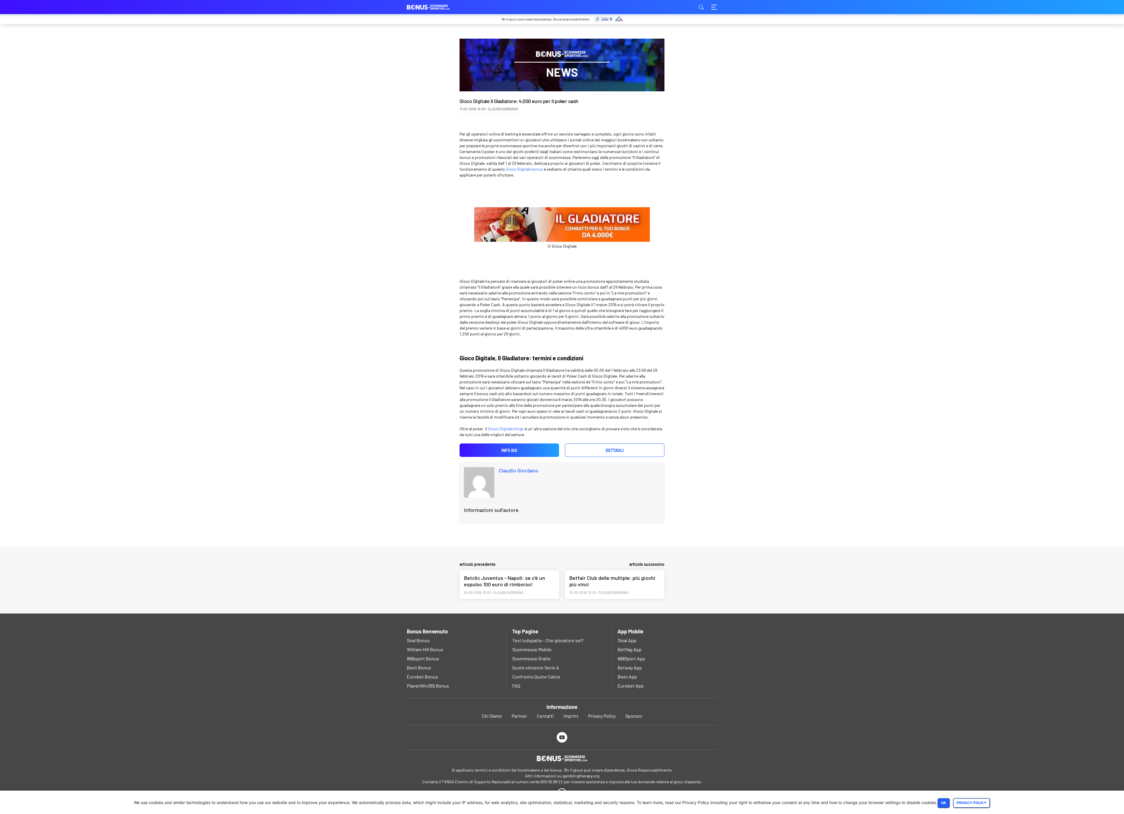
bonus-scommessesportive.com (436, 7)
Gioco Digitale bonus (524, 169)
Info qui (509, 450)
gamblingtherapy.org (581, 775)
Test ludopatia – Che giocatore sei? (547, 640)
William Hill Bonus (425, 649)
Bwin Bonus (419, 667)
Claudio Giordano (518, 470)
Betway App (630, 667)
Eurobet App (631, 685)
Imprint (570, 716)
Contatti (545, 716)
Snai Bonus (418, 640)
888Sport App (631, 658)
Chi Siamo (492, 716)
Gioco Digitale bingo (506, 428)
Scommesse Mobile (532, 649)
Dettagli (615, 450)
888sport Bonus (423, 658)
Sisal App (627, 640)
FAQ (516, 685)
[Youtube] (562, 737)
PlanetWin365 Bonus (428, 685)
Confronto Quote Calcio (536, 676)
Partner (519, 716)
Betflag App (630, 649)
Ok (943, 803)
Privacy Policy (602, 716)
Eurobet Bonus (422, 676)
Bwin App (627, 676)
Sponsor (633, 716)
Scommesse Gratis (531, 658)
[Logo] (562, 758)
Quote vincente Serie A (535, 667)
